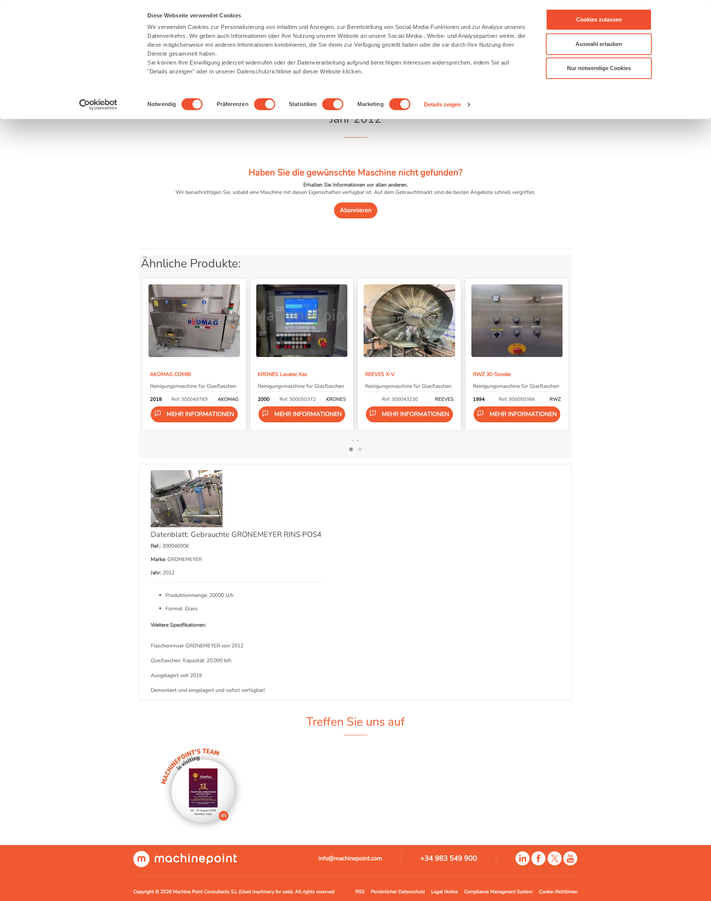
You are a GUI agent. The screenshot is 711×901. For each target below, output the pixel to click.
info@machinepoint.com (350, 858)
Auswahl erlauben (598, 44)
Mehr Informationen (200, 414)
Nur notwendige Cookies (599, 68)
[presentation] (353, 440)
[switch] (264, 104)
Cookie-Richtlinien (558, 891)
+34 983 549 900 (448, 858)
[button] (351, 449)
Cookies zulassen (599, 19)
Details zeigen (442, 104)
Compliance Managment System (498, 891)
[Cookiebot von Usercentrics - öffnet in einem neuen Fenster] (98, 104)
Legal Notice (444, 891)
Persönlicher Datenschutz (398, 891)
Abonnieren (355, 210)
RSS (360, 891)
